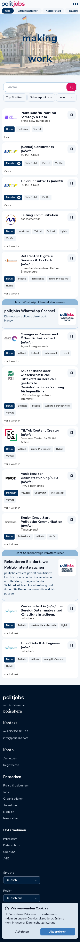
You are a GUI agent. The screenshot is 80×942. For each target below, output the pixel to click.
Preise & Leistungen (16, 785)
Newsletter (10, 818)
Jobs (7, 11)
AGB (6, 858)
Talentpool (10, 805)
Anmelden (10, 758)
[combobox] (15, 97)
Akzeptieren (57, 932)
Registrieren (11, 765)
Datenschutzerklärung (40, 923)
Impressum (10, 839)
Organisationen (28, 11)
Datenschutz (11, 845)
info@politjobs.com (15, 738)
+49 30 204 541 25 (15, 731)
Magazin (8, 812)
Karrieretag (53, 11)
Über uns (9, 852)
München (13, 163)
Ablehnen (22, 932)
